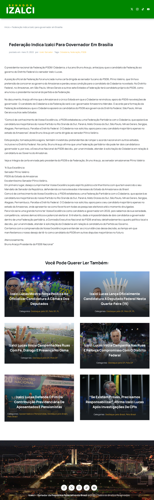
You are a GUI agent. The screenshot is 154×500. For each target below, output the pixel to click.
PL (58, 311)
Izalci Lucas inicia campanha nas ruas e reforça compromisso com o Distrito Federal (115, 350)
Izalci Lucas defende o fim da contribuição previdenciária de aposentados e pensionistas (39, 402)
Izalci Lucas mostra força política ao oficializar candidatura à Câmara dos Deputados (39, 299)
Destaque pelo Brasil (57, 413)
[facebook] (64, 488)
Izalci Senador (46, 52)
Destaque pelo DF (39, 311)
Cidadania (64, 52)
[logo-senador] (20, 4)
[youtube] (148, 9)
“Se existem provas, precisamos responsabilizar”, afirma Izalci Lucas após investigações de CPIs (115, 402)
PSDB (83, 52)
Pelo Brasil (12, 416)
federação (75, 52)
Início (7, 27)
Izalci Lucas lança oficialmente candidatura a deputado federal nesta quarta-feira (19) (115, 299)
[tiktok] (143, 9)
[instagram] (137, 9)
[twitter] (132, 9)
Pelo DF (52, 311)
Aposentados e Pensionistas (32, 413)
